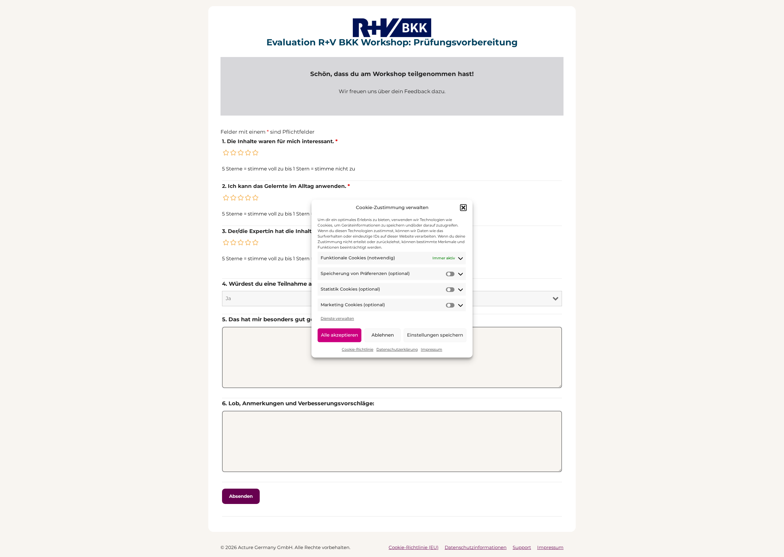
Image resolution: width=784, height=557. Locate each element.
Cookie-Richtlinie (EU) (414, 547)
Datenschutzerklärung (397, 349)
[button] (463, 207)
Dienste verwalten (337, 318)
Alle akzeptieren (339, 335)
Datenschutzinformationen (476, 547)
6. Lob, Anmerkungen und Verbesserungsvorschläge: (298, 403)
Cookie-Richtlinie (357, 349)
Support (522, 547)
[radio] (226, 152)
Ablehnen (382, 335)
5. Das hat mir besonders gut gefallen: (276, 319)
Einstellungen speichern (435, 335)
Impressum (431, 349)
